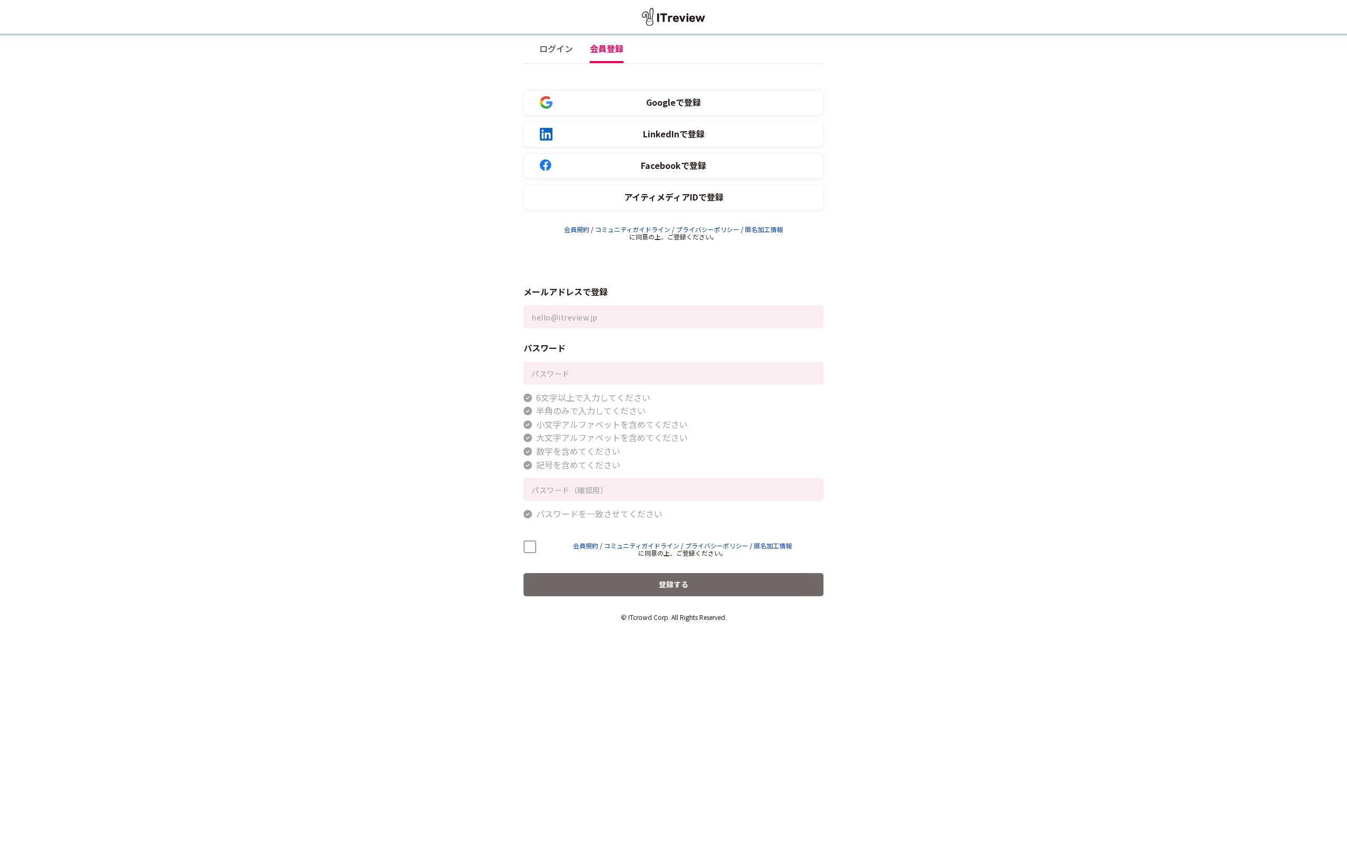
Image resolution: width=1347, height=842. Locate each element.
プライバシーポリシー (707, 229)
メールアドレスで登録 (566, 291)
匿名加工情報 (764, 229)
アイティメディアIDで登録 (673, 197)
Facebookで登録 (673, 166)
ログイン (556, 48)
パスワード (545, 348)
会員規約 (576, 229)
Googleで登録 (673, 102)
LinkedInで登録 (674, 134)
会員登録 (607, 48)
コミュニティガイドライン (632, 229)
